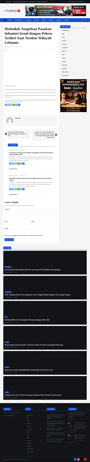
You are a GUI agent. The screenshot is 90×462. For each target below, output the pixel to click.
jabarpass (8, 46)
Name (6, 221)
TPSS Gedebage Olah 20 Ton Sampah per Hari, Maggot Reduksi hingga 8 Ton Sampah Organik (56, 423)
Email (33, 221)
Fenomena (58, 20)
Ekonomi (51, 20)
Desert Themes (25, 459)
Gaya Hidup (28, 20)
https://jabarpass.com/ (9, 415)
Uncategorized (65, 75)
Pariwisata (66, 20)
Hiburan (44, 20)
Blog (63, 33)
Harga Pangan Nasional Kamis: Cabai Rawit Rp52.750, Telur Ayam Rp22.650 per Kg (56, 434)
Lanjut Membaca (13, 169)
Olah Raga (36, 20)
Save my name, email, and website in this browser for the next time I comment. (24, 235)
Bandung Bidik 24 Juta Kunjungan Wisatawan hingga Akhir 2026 (79, 436)
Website (6, 228)
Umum (9, 20)
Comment (7, 209)
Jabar (63, 54)
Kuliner (63, 58)
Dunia (12, 46)
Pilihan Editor (65, 71)
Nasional (64, 61)
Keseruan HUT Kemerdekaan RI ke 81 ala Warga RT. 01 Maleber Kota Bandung (55, 416)
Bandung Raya (18, 20)
